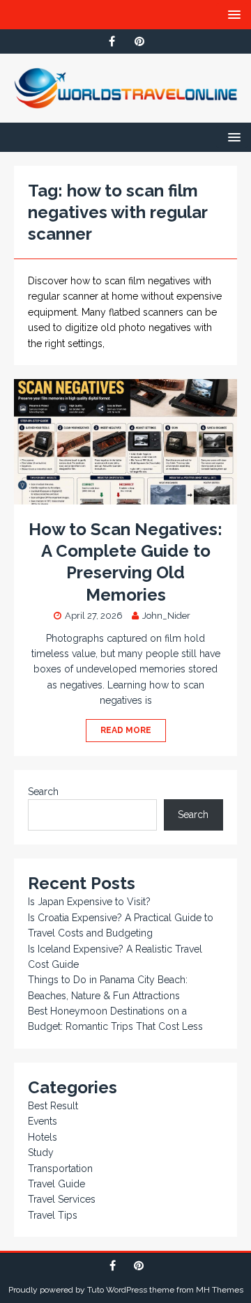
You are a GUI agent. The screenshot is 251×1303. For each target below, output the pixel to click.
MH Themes (219, 1290)
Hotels (42, 1137)
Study (41, 1152)
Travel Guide (56, 1183)
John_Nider (166, 615)
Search (43, 791)
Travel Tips (52, 1215)
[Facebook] (112, 41)
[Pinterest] (139, 41)
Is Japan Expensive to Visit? (89, 901)
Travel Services (62, 1199)
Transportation (60, 1168)
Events (42, 1121)
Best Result (53, 1105)
